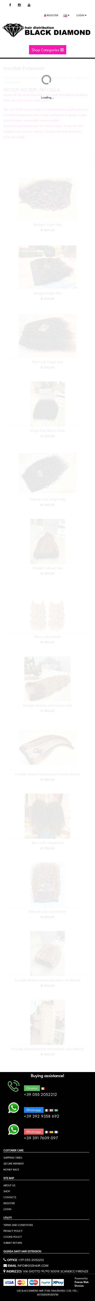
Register (52, 15)
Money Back (11, 1169)
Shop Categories (46, 49)
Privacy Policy (13, 1230)
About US (9, 1185)
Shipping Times (12, 1157)
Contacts (9, 1197)
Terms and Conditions (18, 1224)
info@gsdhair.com (33, 1265)
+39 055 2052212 (31, 1259)
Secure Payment (13, 1163)
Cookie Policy (12, 1236)
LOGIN (7, 1209)
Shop (6, 1191)
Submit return (12, 1242)
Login (80, 15)
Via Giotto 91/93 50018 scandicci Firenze (56, 1271)
